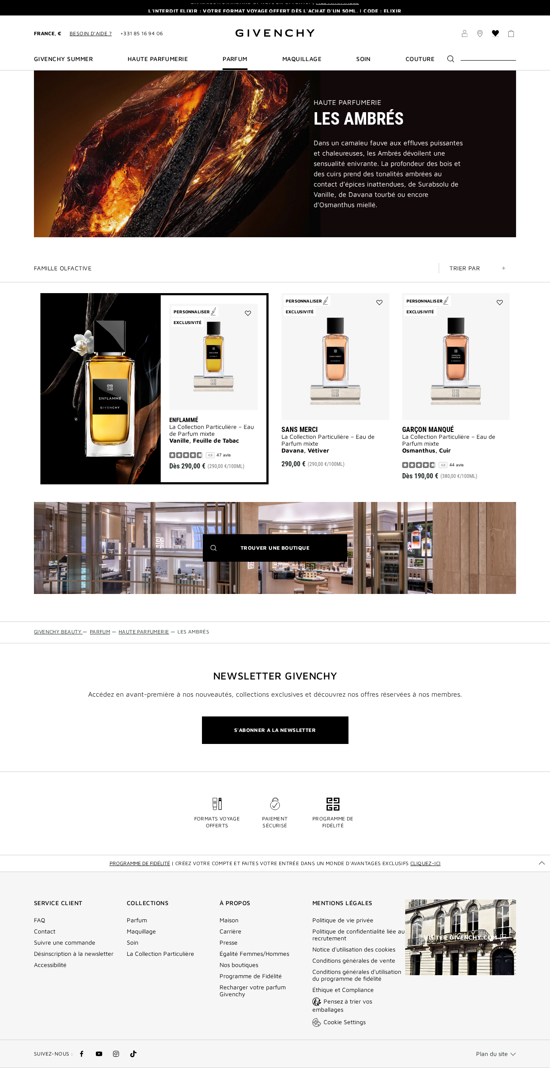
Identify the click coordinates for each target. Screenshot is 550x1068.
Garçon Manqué (428, 429)
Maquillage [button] (302, 58)
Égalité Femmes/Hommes (254, 953)
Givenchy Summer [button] (63, 58)
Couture (420, 58)
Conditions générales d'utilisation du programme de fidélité (356, 975)
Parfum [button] (235, 58)
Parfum (137, 920)
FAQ (39, 920)
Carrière (230, 931)
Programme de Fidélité (251, 976)
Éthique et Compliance (343, 989)
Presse (229, 942)
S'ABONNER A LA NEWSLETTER (275, 730)
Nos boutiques (239, 964)
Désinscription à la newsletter (73, 953)
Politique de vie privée (342, 920)
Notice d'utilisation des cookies (353, 949)
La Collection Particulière (160, 953)
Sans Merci (299, 429)
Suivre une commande (64, 942)
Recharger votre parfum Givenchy (253, 991)
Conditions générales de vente (353, 960)
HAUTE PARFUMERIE (347, 102)
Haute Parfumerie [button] (158, 58)
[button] (464, 34)
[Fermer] (537, 7)
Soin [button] (363, 58)
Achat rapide (223, 394)
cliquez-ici (425, 863)
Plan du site (492, 1053)
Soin (132, 942)
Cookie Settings (345, 1021)
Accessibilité (50, 964)
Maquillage (141, 931)
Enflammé (183, 419)
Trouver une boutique (288, 553)
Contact (44, 931)
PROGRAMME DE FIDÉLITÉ (140, 863)
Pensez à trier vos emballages (342, 1005)
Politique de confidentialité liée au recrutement (358, 935)
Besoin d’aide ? (91, 33)
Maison (229, 920)
